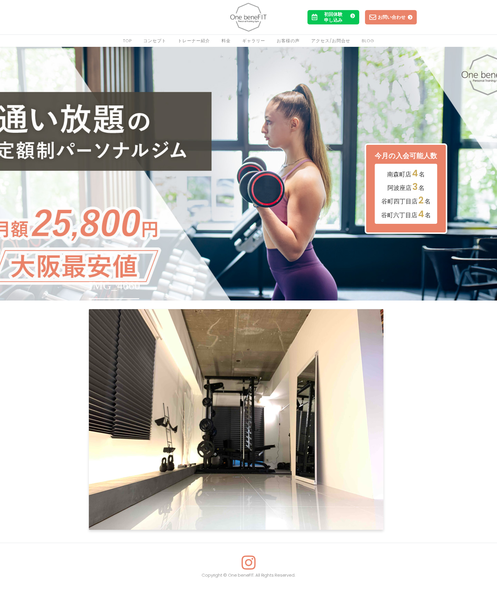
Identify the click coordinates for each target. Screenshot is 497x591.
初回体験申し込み (333, 17)
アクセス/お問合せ (330, 41)
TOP (127, 41)
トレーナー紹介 (194, 41)
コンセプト (154, 41)
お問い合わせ (392, 17)
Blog (368, 41)
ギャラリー (253, 41)
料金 (226, 41)
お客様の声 (288, 41)
